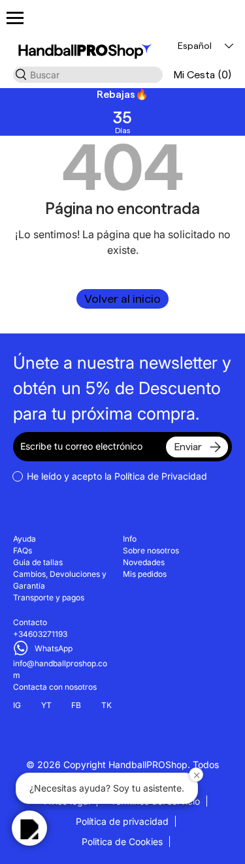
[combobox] (88, 75)
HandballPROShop (148, 764)
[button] (202, 75)
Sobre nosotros (151, 550)
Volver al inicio (122, 298)
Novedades (144, 562)
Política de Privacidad (160, 476)
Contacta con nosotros (55, 687)
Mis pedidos (145, 574)
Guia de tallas (38, 562)
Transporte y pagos (48, 597)
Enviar (188, 446)
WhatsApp (54, 648)
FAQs (22, 550)
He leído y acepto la (117, 476)
